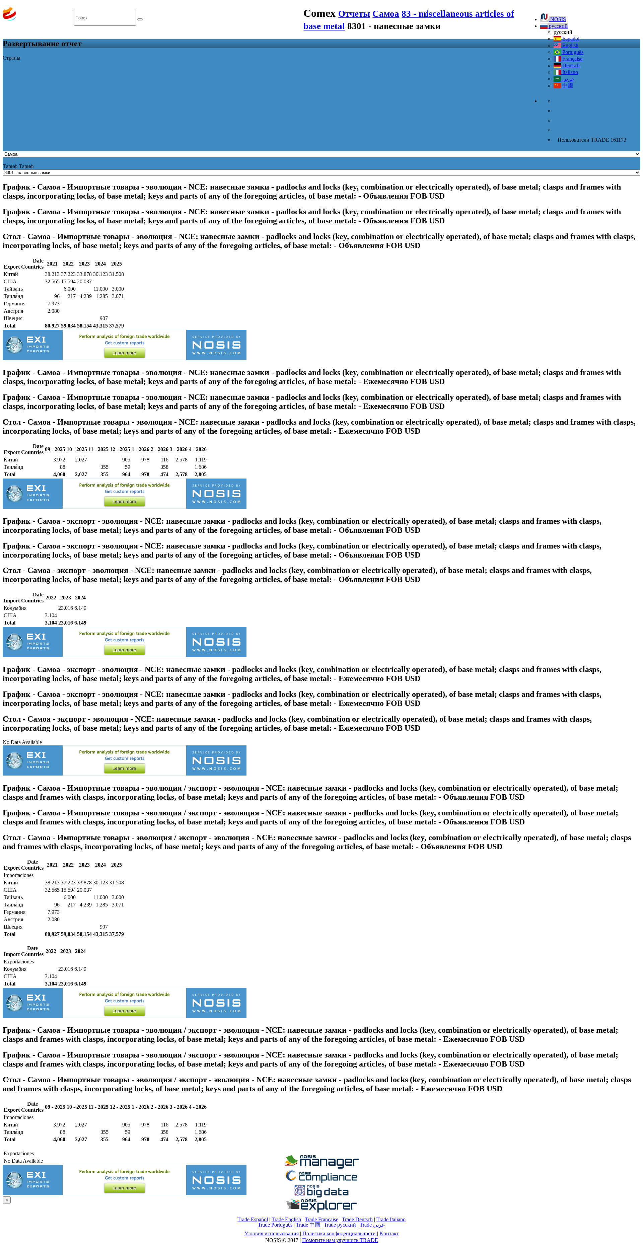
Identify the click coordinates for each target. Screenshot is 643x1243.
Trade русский (340, 1225)
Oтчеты (354, 14)
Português (572, 52)
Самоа (385, 14)
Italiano (569, 72)
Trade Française (321, 1219)
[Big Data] (321, 1196)
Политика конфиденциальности (339, 1233)
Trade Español (252, 1219)
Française (571, 59)
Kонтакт (389, 1233)
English (569, 45)
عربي (567, 79)
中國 (567, 85)
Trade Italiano (391, 1219)
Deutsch (570, 65)
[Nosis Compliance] (321, 1181)
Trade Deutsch (357, 1219)
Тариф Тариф (18, 166)
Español (570, 39)
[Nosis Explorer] (321, 1211)
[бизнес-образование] (321, 1167)
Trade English (286, 1219)
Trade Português (275, 1225)
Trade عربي (372, 1225)
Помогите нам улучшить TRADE (340, 1240)
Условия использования (271, 1233)
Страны (11, 58)
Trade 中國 (308, 1225)
